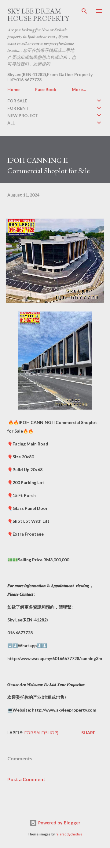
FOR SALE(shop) (41, 732)
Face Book (45, 89)
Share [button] (88, 732)
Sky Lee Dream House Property (38, 14)
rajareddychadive (69, 834)
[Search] (84, 11)
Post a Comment (26, 779)
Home (13, 89)
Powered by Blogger (58, 823)
